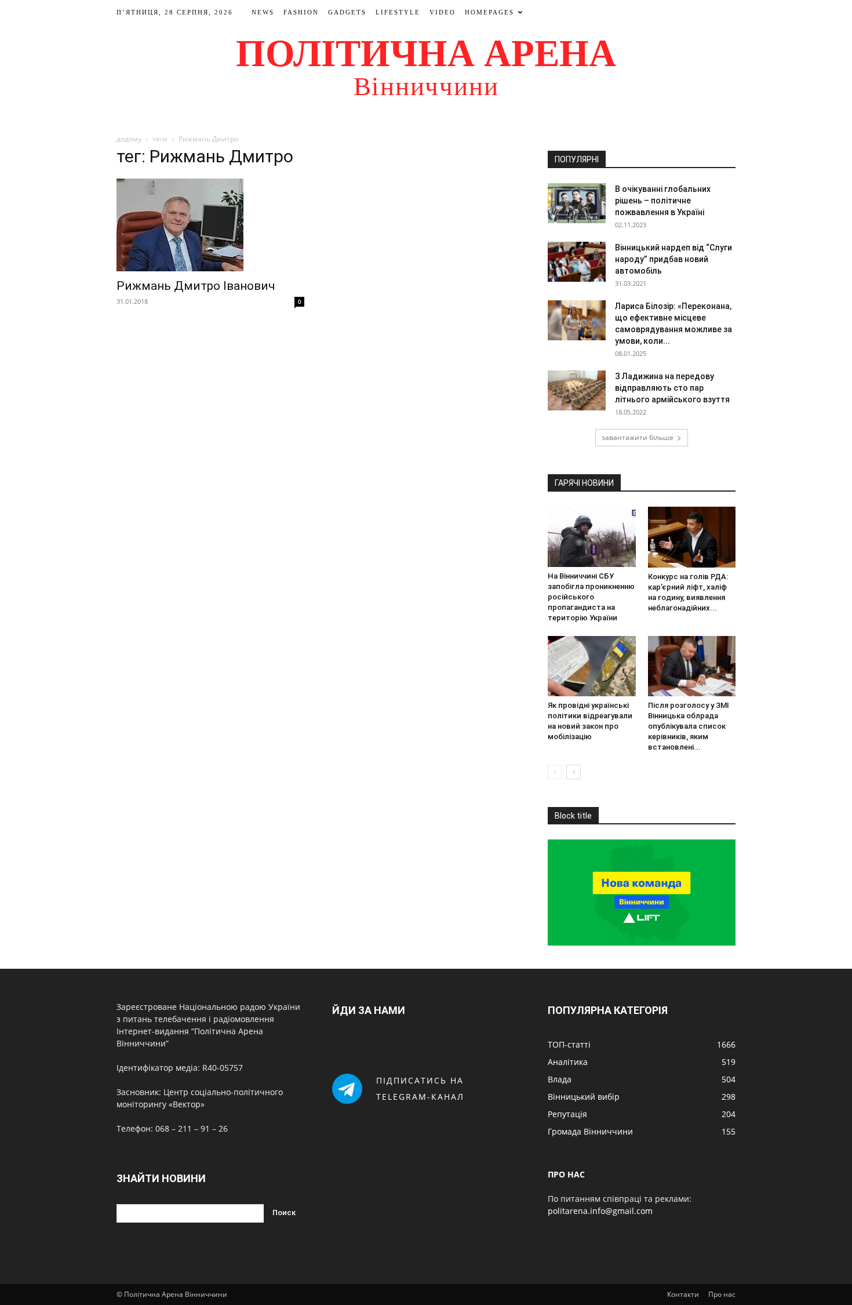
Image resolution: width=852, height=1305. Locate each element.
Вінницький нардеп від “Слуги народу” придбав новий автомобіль (673, 259)
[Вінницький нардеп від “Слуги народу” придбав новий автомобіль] (577, 262)
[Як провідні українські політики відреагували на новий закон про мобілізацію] (592, 666)
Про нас (722, 1294)
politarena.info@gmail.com (600, 1210)
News (263, 12)
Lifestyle (398, 12)
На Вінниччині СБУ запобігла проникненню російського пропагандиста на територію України (591, 597)
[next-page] (573, 772)
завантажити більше (637, 437)
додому (128, 139)
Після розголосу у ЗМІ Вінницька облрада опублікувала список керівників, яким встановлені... (688, 726)
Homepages (489, 12)
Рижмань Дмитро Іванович (195, 286)
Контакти (683, 1294)
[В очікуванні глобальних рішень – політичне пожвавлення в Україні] (577, 203)
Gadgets (347, 12)
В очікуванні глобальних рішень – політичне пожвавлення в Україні (663, 200)
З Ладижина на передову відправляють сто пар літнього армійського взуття (672, 388)
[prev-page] (555, 772)
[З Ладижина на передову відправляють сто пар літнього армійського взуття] (577, 390)
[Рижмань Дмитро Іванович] (210, 225)
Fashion (301, 12)
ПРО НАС (566, 1174)
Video (442, 12)
